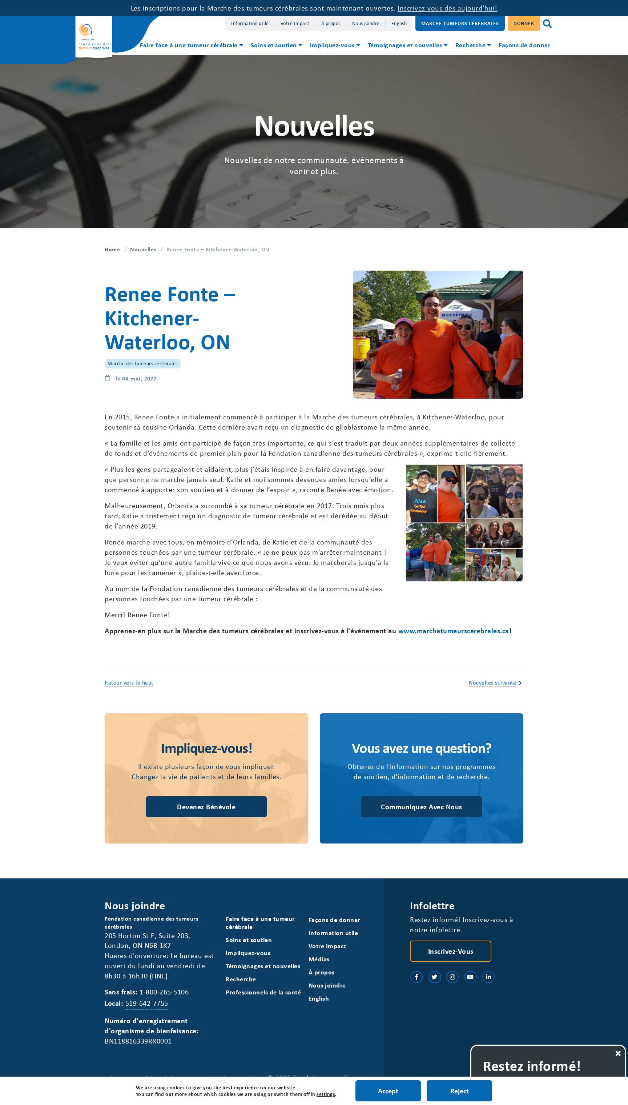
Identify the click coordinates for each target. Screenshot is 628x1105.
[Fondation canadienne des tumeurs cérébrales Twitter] (434, 977)
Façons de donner (524, 44)
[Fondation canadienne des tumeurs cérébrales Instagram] (452, 977)
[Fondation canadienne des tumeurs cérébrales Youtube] (470, 977)
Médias (319, 959)
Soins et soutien (274, 44)
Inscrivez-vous (451, 951)
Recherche (470, 44)
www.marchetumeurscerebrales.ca (453, 630)
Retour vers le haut (129, 682)
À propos (331, 23)
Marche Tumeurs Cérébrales (460, 23)
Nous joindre (366, 23)
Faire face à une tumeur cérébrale (189, 44)
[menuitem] (191, 46)
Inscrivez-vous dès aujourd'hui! (448, 8)
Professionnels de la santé (263, 992)
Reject (459, 1091)
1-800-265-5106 (164, 992)
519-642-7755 (146, 1003)
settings (326, 1094)
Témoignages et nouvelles (405, 44)
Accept (388, 1091)
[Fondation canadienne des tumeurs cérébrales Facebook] (416, 977)
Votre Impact (295, 23)
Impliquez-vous (332, 44)
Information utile (250, 23)
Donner (524, 23)
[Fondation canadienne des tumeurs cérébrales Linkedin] (488, 977)
